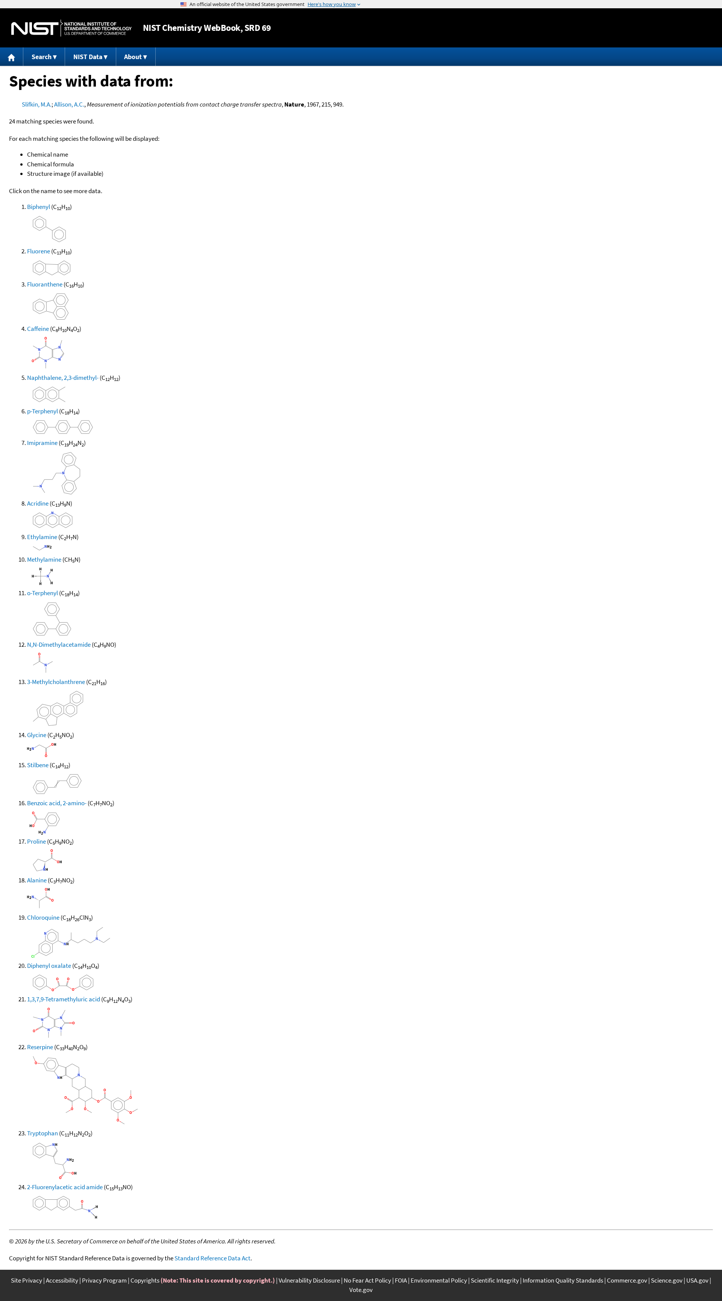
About (133, 56)
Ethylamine (42, 537)
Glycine (36, 735)
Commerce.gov (627, 1280)
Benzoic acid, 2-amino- (56, 803)
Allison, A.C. (69, 104)
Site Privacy (26, 1280)
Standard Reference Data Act (212, 1258)
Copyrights (144, 1280)
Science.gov (667, 1280)
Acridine (38, 503)
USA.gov (697, 1280)
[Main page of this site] (11, 56)
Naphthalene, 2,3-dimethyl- (63, 377)
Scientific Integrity (495, 1280)
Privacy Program (104, 1280)
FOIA (401, 1280)
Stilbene (38, 765)
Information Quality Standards (563, 1280)
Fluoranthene (44, 284)
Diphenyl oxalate (49, 965)
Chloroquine (43, 917)
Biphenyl (38, 207)
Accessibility (62, 1280)
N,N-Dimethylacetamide (59, 644)
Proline (36, 841)
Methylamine (44, 559)
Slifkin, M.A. (37, 104)
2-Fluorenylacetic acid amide (65, 1187)
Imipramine (42, 443)
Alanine (37, 880)
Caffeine (38, 328)
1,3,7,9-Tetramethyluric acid (63, 999)
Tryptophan (42, 1133)
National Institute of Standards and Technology (71, 28)
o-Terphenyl (42, 593)
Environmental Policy (439, 1280)
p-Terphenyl (42, 411)
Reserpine (40, 1047)
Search (42, 56)
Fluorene (38, 251)
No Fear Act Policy (367, 1280)
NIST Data (87, 56)
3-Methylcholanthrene (56, 682)
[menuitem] (11, 56)
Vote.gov (361, 1290)
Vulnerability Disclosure (309, 1280)
